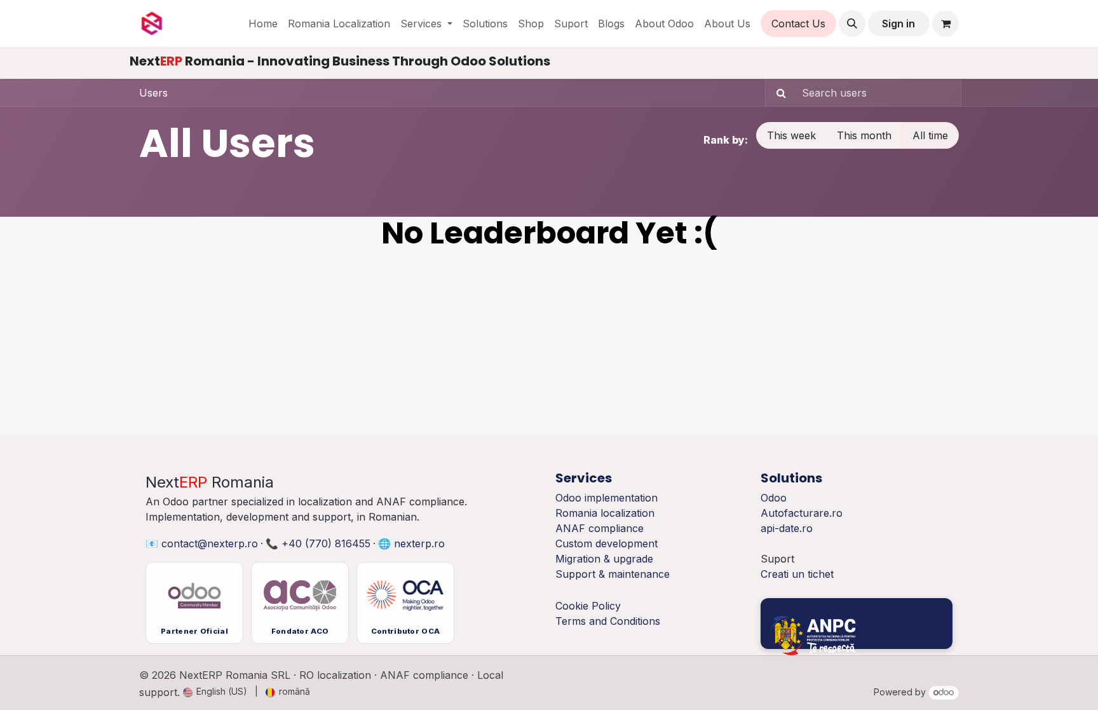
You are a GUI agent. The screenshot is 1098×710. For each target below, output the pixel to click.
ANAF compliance (599, 528)
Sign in (898, 23)
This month (864, 135)
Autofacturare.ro (802, 513)
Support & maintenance (612, 574)
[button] (852, 23)
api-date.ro (787, 528)
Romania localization (604, 513)
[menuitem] (263, 23)
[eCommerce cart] (945, 23)
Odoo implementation (606, 497)
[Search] (777, 92)
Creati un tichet (797, 574)
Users (153, 92)
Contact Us (798, 23)
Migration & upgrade (604, 558)
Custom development (606, 543)
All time (930, 135)
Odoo (774, 497)
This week (791, 135)
